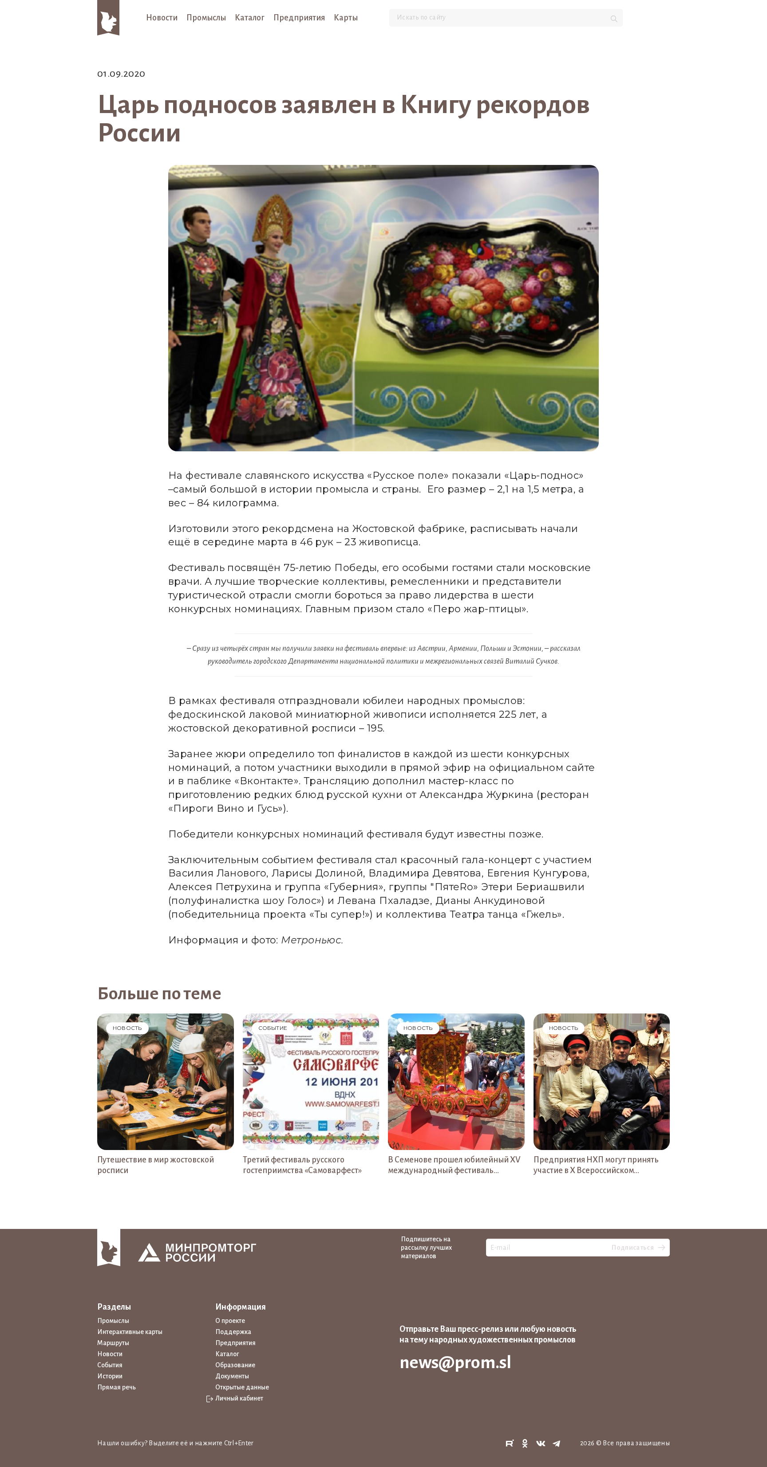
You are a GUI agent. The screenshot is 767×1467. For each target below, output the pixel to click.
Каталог (250, 17)
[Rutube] (509, 1443)
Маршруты (113, 1342)
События (110, 1365)
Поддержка (233, 1331)
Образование (235, 1365)
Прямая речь (116, 1387)
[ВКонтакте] (541, 1443)
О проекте (230, 1320)
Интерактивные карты (129, 1331)
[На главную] (108, 17)
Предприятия (299, 17)
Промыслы (206, 17)
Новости (162, 17)
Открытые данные (242, 1387)
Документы (232, 1376)
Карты (346, 17)
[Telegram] (556, 1443)
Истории (110, 1376)
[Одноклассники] (525, 1443)
